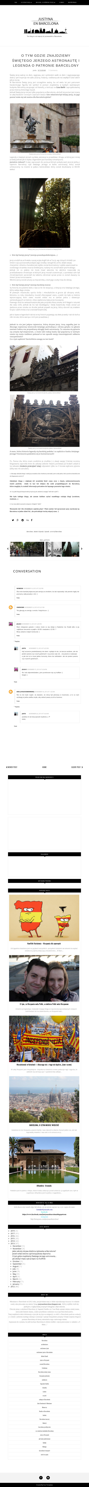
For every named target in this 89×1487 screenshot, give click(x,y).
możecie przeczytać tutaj (30, 466)
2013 (13, 1243)
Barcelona (30, 531)
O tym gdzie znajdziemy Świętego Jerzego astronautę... (34, 1256)
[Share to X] (12, 520)
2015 (13, 1238)
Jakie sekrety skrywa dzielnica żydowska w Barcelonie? (34, 1251)
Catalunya (44, 1368)
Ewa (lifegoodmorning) (25, 692)
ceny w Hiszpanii (44, 1435)
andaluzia (44, 1380)
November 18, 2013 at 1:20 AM (45, 692)
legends (47, 531)
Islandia (44, 1388)
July (14, 1269)
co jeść (44, 1395)
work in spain (44, 1454)
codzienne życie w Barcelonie (45, 1352)
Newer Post (12, 767)
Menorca (44, 1407)
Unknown (20, 607)
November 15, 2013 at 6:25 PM (39, 648)
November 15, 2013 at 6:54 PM (37, 669)
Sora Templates (48, 1485)
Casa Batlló (61, 87)
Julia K (19, 624)
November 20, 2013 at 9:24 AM (39, 714)
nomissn (20, 588)
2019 (13, 1231)
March (15, 1279)
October (16, 1261)
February (17, 1281)
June (15, 1271)
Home (44, 767)
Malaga (44, 1447)
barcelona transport (44, 1451)
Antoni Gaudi (44, 1356)
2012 (13, 1286)
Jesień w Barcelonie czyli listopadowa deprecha (31, 1253)
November (17, 1248)
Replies (17, 641)
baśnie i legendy (39, 531)
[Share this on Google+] (17, 520)
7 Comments (53, 70)
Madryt (44, 1423)
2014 (13, 1241)
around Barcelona (44, 1364)
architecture (44, 1344)
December (17, 1246)
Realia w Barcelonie (44, 1411)
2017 (13, 1233)
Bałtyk (44, 1443)
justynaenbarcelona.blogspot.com (49, 1304)
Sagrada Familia (44, 1384)
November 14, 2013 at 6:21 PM (34, 607)
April (15, 1276)
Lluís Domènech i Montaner (44, 1403)
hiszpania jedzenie (45, 1376)
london (44, 1415)
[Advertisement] (44, 832)
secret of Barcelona (56, 531)
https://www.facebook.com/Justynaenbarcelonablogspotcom (44, 1214)
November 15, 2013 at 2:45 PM (32, 624)
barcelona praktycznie (44, 1427)
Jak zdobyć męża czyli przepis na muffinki (28, 1259)
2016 (13, 1236)
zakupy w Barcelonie (44, 1399)
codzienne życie (44, 1348)
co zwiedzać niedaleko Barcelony (45, 1431)
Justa (24, 648)
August (16, 1266)
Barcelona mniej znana (44, 1372)
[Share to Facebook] (31, 520)
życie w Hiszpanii (44, 1360)
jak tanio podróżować (44, 1439)
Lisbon (44, 1392)
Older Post (76, 767)
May (14, 1274)
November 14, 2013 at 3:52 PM (33, 588)
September (17, 1264)
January (16, 1284)
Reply (18, 598)
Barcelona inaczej (44, 1419)
